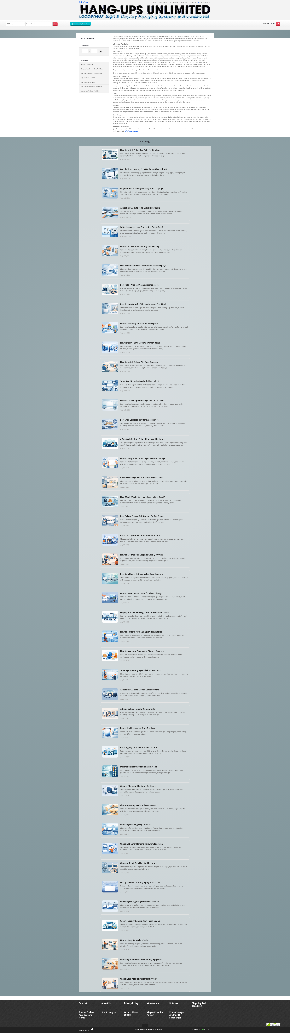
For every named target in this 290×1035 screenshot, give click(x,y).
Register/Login (83, 2)
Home (154, 2)
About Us (106, 1003)
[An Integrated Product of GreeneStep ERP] (206, 1029)
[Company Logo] (145, 12)
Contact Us (206, 2)
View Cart (184, 2)
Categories (84, 60)
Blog (198, 2)
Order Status (163, 2)
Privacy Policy (131, 1003)
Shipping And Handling (199, 1004)
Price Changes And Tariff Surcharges (176, 1015)
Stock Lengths (108, 1012)
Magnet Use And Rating (155, 1013)
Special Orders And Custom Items (86, 1015)
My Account (174, 2)
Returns (173, 1003)
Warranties (153, 1003)
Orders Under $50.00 (131, 1013)
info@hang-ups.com (131, 131)
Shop (192, 2)
